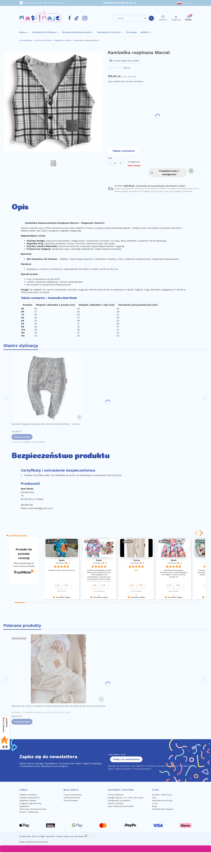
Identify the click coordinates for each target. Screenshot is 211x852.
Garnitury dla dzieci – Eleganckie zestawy (53, 40)
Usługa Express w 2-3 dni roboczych (125, 797)
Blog (154, 806)
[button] (151, 18)
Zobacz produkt (22, 437)
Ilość (110, 158)
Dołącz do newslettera (126, 759)
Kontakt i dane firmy (162, 795)
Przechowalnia (71, 800)
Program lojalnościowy (30, 803)
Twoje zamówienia (73, 795)
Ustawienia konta (72, 797)
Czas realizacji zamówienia (121, 806)
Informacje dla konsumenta (32, 809)
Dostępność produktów (119, 800)
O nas (154, 803)
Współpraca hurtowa (162, 800)
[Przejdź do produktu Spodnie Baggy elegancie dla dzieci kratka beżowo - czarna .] (47, 386)
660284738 (27, 504)
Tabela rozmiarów (123, 150)
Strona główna (25, 40)
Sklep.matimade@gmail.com (37, 508)
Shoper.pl (41, 842)
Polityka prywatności (29, 797)
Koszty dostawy (115, 803)
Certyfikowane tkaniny (162, 809)
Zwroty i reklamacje (28, 812)
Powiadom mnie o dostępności (169, 173)
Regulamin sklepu (27, 800)
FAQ (154, 797)
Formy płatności (116, 795)
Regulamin (24, 806)
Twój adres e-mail (116, 754)
